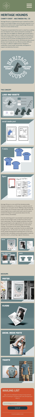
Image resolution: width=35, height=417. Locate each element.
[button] (29, 6)
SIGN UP (17, 408)
